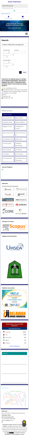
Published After (6, 50)
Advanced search (5, 13)
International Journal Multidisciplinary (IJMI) (14, 24)
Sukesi (10, 91)
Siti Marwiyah (5, 91)
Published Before (6, 60)
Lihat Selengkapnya (14, 346)
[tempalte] (14, 174)
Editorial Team (19, 118)
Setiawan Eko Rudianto (8, 89)
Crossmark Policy (7, 158)
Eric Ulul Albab (13, 93)
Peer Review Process (8, 139)
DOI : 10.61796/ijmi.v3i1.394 (10, 88)
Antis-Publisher (14, 2)
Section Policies (7, 149)
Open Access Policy (8, 133)
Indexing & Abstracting (19, 144)
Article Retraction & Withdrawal (21, 159)
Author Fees (19, 139)
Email (22, 18)
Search (24, 72)
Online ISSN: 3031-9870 (14, 28)
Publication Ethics (7, 122)
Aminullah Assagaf (16, 91)
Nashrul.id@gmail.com (7, 420)
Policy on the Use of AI (21, 134)
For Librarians (19, 154)
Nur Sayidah (17, 89)
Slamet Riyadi (24, 89)
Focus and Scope (7, 118)
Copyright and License (19, 127)
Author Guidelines (20, 122)
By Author (17, 50)
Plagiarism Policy (7, 126)
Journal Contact (7, 143)
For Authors (19, 149)
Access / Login (8, 18)
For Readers (6, 154)
